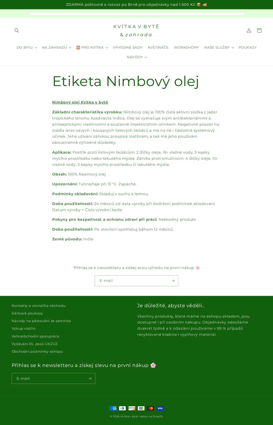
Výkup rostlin (24, 328)
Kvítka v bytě (129, 416)
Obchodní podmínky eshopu (37, 351)
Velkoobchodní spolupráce (35, 336)
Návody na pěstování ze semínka (41, 321)
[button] (17, 30)
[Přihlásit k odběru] (173, 280)
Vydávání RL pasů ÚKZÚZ (35, 344)
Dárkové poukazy (27, 313)
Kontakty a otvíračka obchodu (39, 306)
